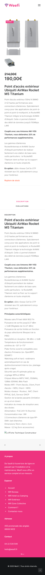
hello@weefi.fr (10, 549)
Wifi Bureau (13, 492)
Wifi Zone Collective (17, 503)
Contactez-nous (15, 511)
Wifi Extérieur (14, 499)
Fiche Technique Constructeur (22, 433)
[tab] (23, 202)
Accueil (11, 488)
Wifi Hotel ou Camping (18, 496)
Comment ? (13, 507)
